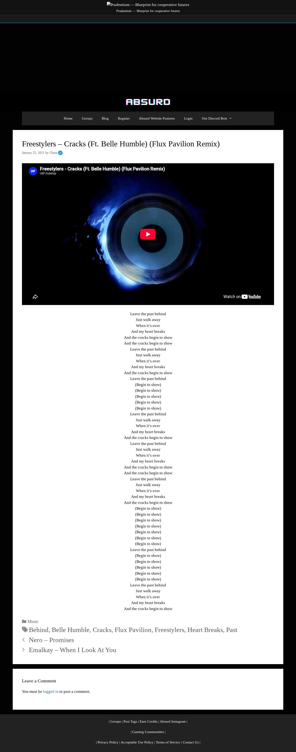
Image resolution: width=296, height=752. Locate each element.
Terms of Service (168, 742)
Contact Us (191, 742)
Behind (39, 629)
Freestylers (169, 629)
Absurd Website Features (157, 118)
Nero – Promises (51, 640)
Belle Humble (70, 629)
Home (68, 118)
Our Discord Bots (214, 118)
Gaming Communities (148, 732)
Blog (105, 118)
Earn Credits (148, 721)
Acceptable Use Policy (137, 742)
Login (188, 118)
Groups (87, 118)
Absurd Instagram (173, 721)
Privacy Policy (108, 742)
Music (33, 621)
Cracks (102, 629)
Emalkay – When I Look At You (72, 649)
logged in (51, 691)
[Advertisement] (148, 57)
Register (124, 118)
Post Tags (130, 721)
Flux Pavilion (133, 629)
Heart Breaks (205, 629)
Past (231, 629)
